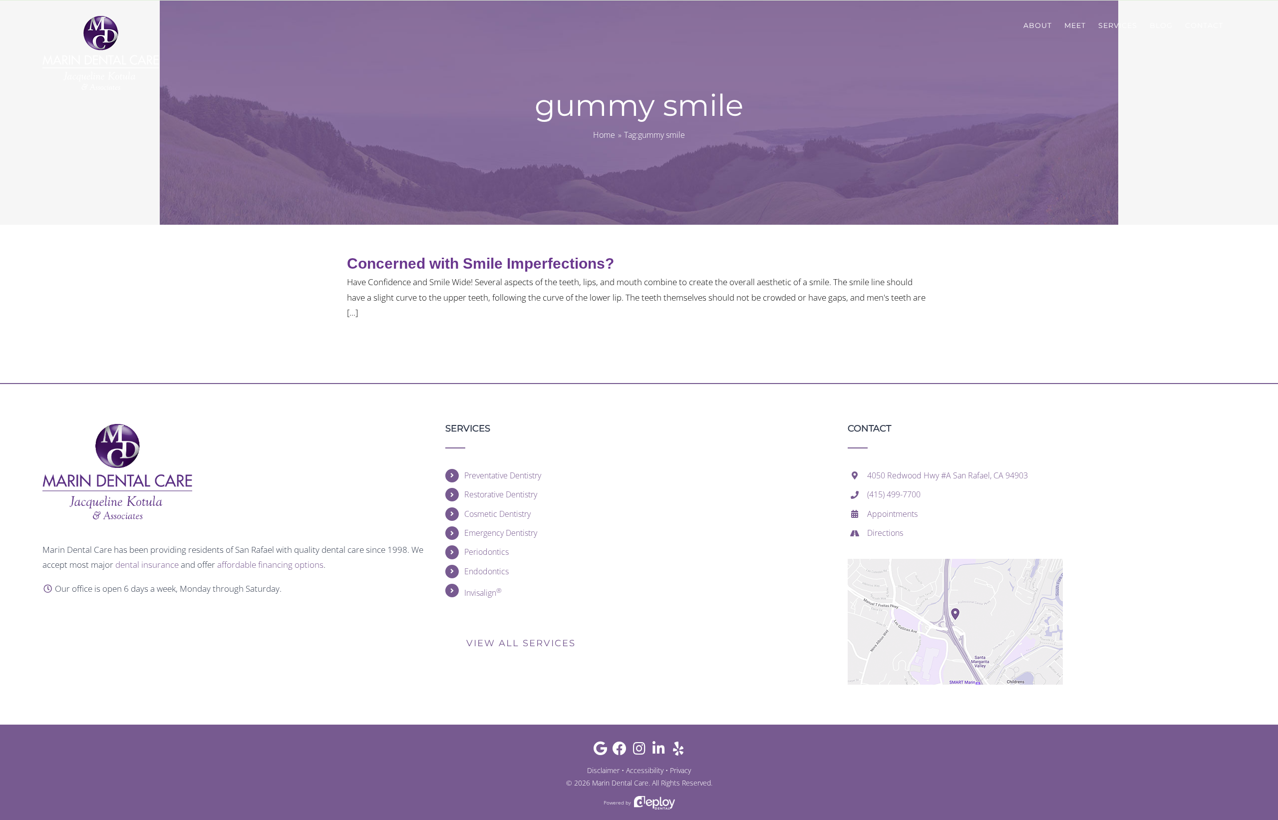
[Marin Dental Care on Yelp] (678, 751)
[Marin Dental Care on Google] (600, 751)
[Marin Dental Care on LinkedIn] (658, 751)
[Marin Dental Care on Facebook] (620, 751)
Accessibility (644, 770)
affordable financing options (270, 564)
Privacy (680, 770)
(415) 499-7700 (894, 494)
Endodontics (486, 571)
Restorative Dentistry (500, 494)
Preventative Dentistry (502, 475)
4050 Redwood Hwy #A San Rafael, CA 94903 (947, 475)
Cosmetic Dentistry (497, 513)
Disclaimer (603, 770)
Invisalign (483, 592)
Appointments (892, 513)
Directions (885, 532)
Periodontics (486, 551)
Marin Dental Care (620, 783)
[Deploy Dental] (654, 803)
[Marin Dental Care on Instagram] (639, 751)
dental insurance (147, 564)
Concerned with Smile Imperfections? (480, 263)
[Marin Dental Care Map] (955, 563)
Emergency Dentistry (500, 532)
